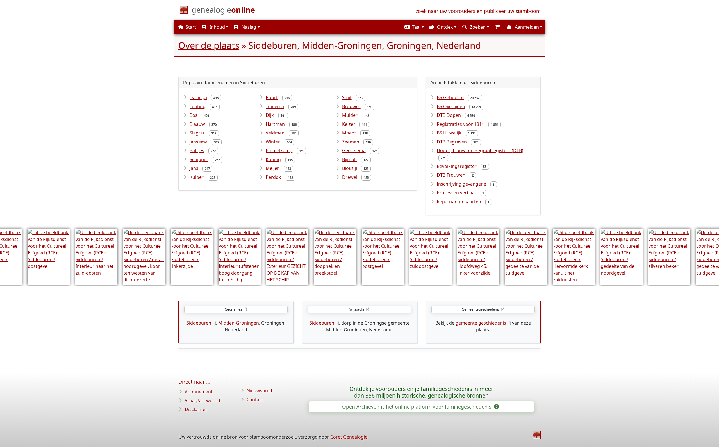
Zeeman (350, 142)
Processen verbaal (456, 193)
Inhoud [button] (216, 27)
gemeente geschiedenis (481, 323)
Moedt (349, 133)
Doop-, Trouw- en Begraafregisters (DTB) (480, 150)
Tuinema (275, 106)
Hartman (275, 124)
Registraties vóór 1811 (460, 124)
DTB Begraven (452, 142)
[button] (413, 27)
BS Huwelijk (449, 133)
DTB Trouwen (451, 175)
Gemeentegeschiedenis (481, 309)
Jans (194, 168)
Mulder (350, 115)
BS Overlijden (451, 106)
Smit (347, 97)
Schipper (199, 159)
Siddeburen (198, 323)
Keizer (348, 124)
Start (190, 27)
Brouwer (351, 106)
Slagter (197, 133)
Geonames (233, 309)
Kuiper (197, 177)
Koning (273, 159)
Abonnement (199, 392)
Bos (193, 115)
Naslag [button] (248, 27)
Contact (255, 399)
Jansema (199, 142)
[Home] (537, 435)
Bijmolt (349, 159)
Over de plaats (208, 45)
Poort (272, 97)
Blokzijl (349, 168)
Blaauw (197, 124)
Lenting (198, 106)
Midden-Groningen (238, 323)
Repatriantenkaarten (459, 202)
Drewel (349, 177)
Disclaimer (196, 409)
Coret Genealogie (348, 437)
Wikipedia (357, 309)
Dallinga (198, 97)
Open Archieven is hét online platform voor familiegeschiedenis (417, 406)
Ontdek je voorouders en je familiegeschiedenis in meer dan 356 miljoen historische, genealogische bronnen (421, 392)
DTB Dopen (449, 115)
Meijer (272, 168)
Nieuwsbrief (259, 390)
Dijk (270, 115)
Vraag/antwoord (202, 400)
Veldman (275, 133)
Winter (273, 142)
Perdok (273, 177)
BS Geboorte (450, 97)
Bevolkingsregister (457, 166)
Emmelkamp (279, 150)
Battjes (197, 150)
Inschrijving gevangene (461, 184)
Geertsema (354, 150)
